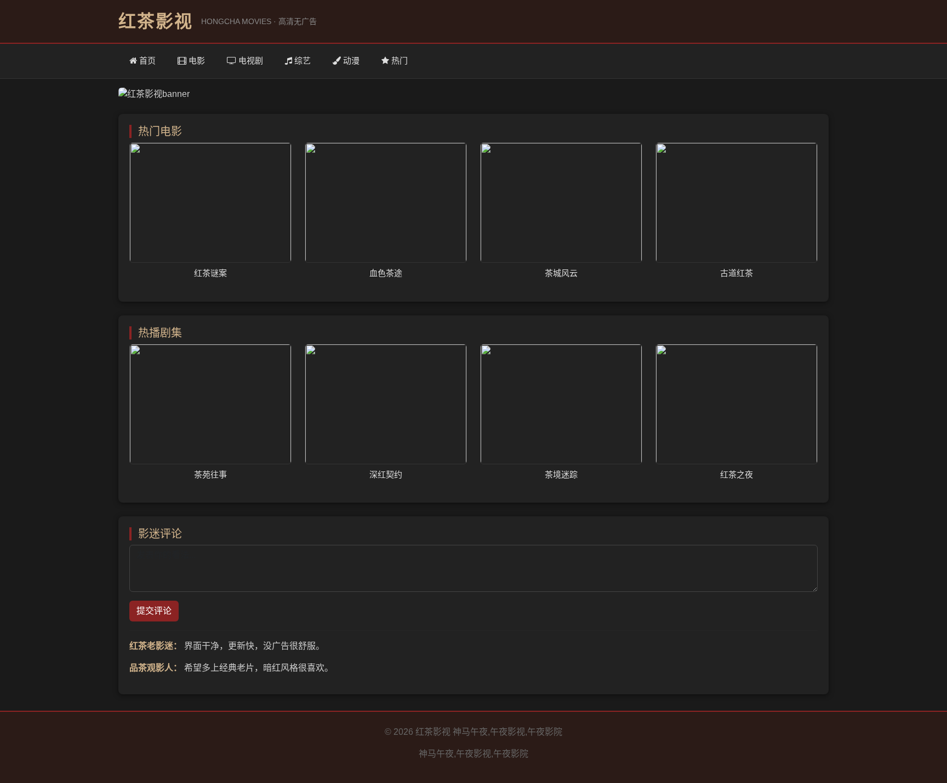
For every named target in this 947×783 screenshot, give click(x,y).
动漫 (350, 60)
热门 (398, 60)
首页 (146, 60)
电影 (195, 60)
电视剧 (249, 60)
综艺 (301, 60)
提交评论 (154, 610)
